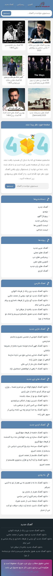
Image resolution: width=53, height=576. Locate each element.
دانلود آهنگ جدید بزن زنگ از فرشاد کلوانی (29, 291)
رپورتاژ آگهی (42, 216)
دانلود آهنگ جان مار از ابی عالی (34, 364)
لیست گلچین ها (41, 225)
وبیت (17, 571)
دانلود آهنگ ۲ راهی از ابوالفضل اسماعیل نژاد (29, 368)
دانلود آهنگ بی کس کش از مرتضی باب (31, 405)
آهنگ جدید (9, 4)
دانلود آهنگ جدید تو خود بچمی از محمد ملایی (28, 295)
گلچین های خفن (40, 261)
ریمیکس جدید (41, 220)
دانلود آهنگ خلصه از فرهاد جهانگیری (32, 432)
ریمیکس (20, 4)
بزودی (45, 211)
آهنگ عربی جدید (40, 248)
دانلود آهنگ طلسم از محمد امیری (33, 455)
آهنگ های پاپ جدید (39, 266)
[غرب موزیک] (42, 4)
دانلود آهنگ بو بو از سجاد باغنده (34, 396)
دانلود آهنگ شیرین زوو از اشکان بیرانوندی (29, 400)
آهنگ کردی (43, 271)
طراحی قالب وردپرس (30, 571)
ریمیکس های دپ (40, 257)
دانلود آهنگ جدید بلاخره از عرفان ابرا (32, 309)
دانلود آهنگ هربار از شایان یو (35, 491)
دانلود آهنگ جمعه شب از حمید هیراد (31, 501)
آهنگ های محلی (41, 252)
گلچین (30, 4)
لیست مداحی (42, 229)
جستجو (6, 13)
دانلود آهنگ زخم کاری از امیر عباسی (32, 496)
